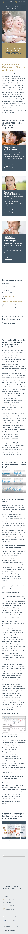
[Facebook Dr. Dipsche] (19, 917)
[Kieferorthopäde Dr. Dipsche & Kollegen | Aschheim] (10, 7)
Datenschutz (6, 926)
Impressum (15, 926)
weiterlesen (8, 166)
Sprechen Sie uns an (10, 323)
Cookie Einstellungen (9, 930)
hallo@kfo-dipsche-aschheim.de (12, 301)
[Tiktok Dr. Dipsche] (7, 921)
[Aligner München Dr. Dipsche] (17, 921)
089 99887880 (9, 296)
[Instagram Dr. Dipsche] (7, 917)
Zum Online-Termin (9, 306)
